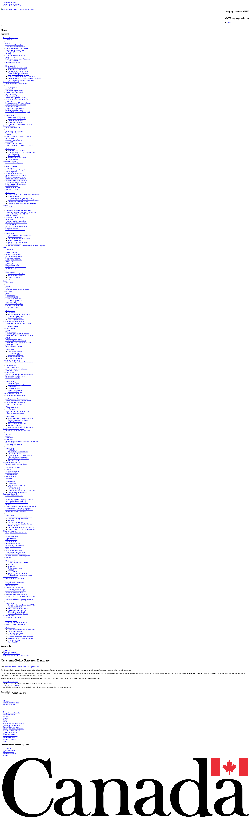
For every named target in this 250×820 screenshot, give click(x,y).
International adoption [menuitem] (12, 106)
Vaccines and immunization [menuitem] (13, 256)
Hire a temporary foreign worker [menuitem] (18, 71)
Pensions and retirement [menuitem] (12, 62)
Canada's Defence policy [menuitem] (15, 390)
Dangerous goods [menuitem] (10, 476)
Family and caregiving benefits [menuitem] (14, 217)
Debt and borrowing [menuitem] (11, 540)
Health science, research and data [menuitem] (15, 267)
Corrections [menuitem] (9, 439)
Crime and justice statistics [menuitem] (13, 445)
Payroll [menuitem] (7, 293)
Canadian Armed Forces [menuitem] (12, 367)
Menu (5, 34)
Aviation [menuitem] (8, 469)
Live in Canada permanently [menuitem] (14, 90)
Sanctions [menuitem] (11, 520)
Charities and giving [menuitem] (11, 297)
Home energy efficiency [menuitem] (15, 355)
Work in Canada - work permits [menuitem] (17, 68)
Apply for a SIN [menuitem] (13, 642)
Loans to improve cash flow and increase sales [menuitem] (22, 203)
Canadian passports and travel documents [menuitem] (18, 136)
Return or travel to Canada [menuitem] (13, 143)
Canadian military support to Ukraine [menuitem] (19, 385)
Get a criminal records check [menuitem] (16, 453)
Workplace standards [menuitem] (11, 61)
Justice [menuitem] (7, 436)
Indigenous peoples (9, 737)
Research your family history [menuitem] (17, 423)
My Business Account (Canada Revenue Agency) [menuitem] (23, 200)
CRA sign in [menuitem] (12, 312)
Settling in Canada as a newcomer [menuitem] (15, 105)
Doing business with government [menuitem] (15, 184)
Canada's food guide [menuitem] (14, 277)
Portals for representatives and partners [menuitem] (20, 124)
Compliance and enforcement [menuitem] (14, 305)
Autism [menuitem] (10, 279)
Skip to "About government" (12, 4)
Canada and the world (10, 732)
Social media (7, 748)
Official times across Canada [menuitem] (16, 612)
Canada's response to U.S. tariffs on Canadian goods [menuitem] (24, 194)
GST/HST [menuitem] (8, 291)
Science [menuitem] (14, 578)
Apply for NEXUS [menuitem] (14, 156)
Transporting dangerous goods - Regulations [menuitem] (21, 490)
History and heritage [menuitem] (11, 408)
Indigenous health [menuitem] (10, 268)
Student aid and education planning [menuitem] (16, 223)
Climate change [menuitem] (10, 328)
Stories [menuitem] (7, 504)
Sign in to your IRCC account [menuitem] (17, 117)
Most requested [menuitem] (10, 66)
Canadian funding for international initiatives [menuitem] (19, 510)
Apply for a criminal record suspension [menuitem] (20, 455)
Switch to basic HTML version (12, 6)
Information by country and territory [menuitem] (16, 503)
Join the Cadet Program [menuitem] (15, 392)
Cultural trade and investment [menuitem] (14, 413)
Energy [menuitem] (7, 330)
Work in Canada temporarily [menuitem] (14, 92)
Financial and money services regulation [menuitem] (17, 555)
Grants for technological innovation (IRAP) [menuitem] (21, 605)
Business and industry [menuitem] (10, 161)
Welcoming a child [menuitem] (11, 621)
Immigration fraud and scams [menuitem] (14, 110)
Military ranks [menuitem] (12, 386)
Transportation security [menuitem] (12, 378)
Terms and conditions (9, 753)
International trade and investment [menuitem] (15, 179)
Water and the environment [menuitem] (13, 346)
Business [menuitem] (14, 163)
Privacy (5, 755)
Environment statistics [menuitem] (12, 344)
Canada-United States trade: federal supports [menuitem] (21, 529)
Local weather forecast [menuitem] (15, 351)
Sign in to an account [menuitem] (14, 240)
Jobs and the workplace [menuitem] (10, 38)
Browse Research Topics (10, 682)
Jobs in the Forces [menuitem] (13, 383)
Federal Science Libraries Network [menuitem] (18, 608)
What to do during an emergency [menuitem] (18, 457)
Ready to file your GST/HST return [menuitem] (19, 314)
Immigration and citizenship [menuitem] (11, 82)
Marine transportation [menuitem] (12, 471)
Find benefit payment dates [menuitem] (16, 316)
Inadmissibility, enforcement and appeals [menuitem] (17, 112)
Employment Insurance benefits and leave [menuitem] (18, 59)
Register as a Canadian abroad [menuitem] (17, 157)
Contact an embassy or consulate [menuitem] (18, 518)
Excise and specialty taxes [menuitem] (13, 300)
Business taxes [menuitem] (9, 168)
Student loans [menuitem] (12, 566)
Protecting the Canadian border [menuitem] (15, 376)
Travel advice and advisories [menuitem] (14, 131)
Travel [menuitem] (13, 127)
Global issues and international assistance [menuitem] (18, 508)
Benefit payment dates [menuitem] (14, 237)
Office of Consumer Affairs (11, 654)
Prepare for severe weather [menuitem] (16, 356)
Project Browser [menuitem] (13, 526)
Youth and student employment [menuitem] (15, 46)
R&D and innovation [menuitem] (11, 186)
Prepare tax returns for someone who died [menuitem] (20, 638)
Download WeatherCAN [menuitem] (15, 358)
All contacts (6, 701)
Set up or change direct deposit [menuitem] (17, 242)
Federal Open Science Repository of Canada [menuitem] (19, 600)
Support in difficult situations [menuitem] (14, 304)
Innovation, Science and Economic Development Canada (22, 667)
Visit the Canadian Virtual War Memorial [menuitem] (20, 418)
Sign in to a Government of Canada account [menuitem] (21, 629)
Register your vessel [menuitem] (14, 487)
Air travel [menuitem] (8, 135)
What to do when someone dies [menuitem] (15, 230)
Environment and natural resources (14, 723)
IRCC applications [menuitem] (11, 87)
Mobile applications (9, 750)
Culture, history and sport (11, 727)
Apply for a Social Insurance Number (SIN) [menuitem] (21, 80)
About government (9, 704)
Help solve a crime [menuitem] (13, 460)
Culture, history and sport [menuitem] (11, 393)
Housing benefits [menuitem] (10, 224)
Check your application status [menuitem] (17, 119)
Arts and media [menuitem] (10, 409)
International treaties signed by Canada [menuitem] (20, 524)
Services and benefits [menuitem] (11, 371)
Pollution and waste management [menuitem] (15, 341)
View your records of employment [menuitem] (18, 75)
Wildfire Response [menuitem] (13, 450)
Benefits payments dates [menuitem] (15, 633)
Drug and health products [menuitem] (13, 254)
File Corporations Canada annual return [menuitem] (20, 198)
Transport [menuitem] (16, 464)
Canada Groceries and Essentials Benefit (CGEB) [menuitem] (20, 212)
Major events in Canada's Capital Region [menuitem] (20, 427)
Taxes (5, 722)
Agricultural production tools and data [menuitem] (17, 334)
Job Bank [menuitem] (8, 43)
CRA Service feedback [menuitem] (12, 307)
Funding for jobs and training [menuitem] (14, 52)
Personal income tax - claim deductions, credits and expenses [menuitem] (26, 245)
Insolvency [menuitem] (8, 557)
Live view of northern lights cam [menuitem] (18, 614)
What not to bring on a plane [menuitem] (16, 485)
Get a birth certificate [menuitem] (14, 640)
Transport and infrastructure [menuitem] (11, 462)
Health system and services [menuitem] (13, 260)
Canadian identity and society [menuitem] (14, 404)
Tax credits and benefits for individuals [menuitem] (17, 290)
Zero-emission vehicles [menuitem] (12, 467)
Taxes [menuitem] (5, 281)
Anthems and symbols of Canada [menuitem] (18, 420)
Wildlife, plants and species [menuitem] (13, 339)
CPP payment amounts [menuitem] (15, 631)
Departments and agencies (11, 703)
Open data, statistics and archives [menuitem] (15, 591)
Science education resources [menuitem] (14, 592)
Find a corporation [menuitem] (13, 196)
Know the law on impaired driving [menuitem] (18, 459)
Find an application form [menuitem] (15, 122)
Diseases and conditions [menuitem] (12, 258)
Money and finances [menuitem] (9, 531)
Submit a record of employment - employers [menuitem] (21, 76)
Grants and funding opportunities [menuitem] (15, 221)
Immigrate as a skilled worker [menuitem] (17, 69)
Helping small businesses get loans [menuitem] (18, 201)
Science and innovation (10, 736)
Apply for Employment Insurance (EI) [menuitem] (19, 235)
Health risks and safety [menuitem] (12, 265)
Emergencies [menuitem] (9, 437)
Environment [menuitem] (18, 323)
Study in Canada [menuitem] (10, 94)
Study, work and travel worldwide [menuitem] (15, 501)
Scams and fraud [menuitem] (10, 302)
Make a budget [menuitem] (12, 571)
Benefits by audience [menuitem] (11, 228)
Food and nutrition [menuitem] (11, 253)
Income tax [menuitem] (8, 286)
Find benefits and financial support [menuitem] (16, 226)
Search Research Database (11, 685)
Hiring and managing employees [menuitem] (15, 55)
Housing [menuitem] (10, 564)
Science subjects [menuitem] (10, 585)
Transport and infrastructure (11, 730)
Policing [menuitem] (17, 430)
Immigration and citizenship (11, 713)
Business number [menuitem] (10, 295)
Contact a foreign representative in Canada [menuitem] (21, 527)
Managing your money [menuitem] (12, 536)
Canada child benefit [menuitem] (14, 635)
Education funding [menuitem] (11, 541)
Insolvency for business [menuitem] (12, 189)
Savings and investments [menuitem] (13, 547)
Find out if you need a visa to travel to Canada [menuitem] (22, 152)
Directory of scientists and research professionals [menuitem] (20, 596)
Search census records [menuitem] (14, 425)
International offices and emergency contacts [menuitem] (19, 499)
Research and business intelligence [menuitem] (16, 182)
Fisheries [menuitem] (8, 337)
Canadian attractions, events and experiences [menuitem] (19, 145)
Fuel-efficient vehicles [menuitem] (14, 353)
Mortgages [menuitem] (11, 570)
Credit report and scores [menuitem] (15, 568)
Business (6, 716)
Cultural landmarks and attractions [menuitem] (15, 402)
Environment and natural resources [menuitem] (14, 321)
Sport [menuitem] (7, 406)
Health (5, 720)
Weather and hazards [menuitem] (11, 327)
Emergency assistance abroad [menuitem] (17, 150)
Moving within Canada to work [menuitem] (15, 50)
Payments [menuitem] (8, 288)
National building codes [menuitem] (15, 607)
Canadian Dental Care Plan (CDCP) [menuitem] (16, 214)
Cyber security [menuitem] (9, 372)
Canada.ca (6, 650)
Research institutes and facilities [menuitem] (15, 589)
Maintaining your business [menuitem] (13, 173)
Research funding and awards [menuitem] (14, 582)
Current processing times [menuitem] (15, 120)
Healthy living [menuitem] (9, 263)
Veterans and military (9, 739)
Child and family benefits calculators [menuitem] (19, 238)
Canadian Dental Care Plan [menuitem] (16, 274)
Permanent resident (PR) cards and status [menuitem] (18, 103)
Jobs (4, 711)
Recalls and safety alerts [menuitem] (15, 275)
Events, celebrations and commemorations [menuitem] (18, 400)
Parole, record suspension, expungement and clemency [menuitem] (22, 441)
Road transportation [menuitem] (11, 473)
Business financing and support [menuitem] (15, 170)
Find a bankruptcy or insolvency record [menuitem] (20, 575)
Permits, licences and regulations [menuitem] (15, 175)
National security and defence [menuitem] (12, 360)
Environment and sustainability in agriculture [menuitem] (19, 335)
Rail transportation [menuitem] (11, 474)
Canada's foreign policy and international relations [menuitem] (20, 506)
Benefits (5, 718)
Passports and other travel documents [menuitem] (16, 99)
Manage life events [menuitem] (9, 615)
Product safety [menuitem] (9, 261)
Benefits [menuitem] (5, 205)
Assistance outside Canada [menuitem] (13, 140)
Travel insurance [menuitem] (13, 159)
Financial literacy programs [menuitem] (13, 550)
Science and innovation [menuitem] (10, 577)
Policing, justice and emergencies (13, 729)
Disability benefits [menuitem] (11, 216)
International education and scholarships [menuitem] (20, 517)
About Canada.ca (8, 752)
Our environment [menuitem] (10, 598)
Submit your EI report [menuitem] (14, 244)
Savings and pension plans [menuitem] (13, 298)
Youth (5, 741)
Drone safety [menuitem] (12, 483)
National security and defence (12, 725)
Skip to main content (9, 2)
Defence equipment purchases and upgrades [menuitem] (19, 374)
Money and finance (9, 734)
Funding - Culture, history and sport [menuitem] (16, 399)
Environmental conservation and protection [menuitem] (18, 342)
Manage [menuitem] (13, 617)
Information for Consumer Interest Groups (16, 655)
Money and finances (9, 652)
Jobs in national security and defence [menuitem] (16, 48)
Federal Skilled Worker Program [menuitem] (18, 73)
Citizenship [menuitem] (8, 101)
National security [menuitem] (10, 365)
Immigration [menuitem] (16, 83)
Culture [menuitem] (15, 395)
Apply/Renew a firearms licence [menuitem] (18, 452)
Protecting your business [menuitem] (13, 187)
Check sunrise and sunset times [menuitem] (17, 610)
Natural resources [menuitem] (10, 332)
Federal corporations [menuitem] (11, 172)
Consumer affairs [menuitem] (10, 538)
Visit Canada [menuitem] (9, 89)
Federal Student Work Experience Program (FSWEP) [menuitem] (24, 78)
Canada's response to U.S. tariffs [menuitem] (18, 563)
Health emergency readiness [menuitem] (14, 587)
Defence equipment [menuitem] (14, 388)
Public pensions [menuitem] (10, 219)
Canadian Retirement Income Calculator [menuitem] (20, 637)
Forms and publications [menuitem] (15, 318)
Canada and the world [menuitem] (10, 494)
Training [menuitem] (8, 54)
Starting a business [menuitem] (11, 57)
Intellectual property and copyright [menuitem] (16, 180)
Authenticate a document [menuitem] (15, 522)
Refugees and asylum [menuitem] (12, 96)
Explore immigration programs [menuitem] (14, 108)
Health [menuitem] (5, 247)
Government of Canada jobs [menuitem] (14, 45)
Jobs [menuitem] (8, 39)
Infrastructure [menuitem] (9, 478)
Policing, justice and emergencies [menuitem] (13, 429)
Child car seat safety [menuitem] (14, 489)
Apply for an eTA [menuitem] (13, 154)
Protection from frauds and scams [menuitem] (15, 554)
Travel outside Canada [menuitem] (12, 133)
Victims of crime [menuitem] (10, 443)
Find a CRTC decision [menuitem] (15, 422)
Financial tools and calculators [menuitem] (14, 545)
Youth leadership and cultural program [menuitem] (17, 411)
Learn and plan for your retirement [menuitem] (16, 622)
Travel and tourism (9, 714)
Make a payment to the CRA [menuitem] (17, 319)
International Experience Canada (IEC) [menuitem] (17, 98)
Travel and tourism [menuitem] (9, 126)
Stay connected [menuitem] (10, 138)
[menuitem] (19, 362)
